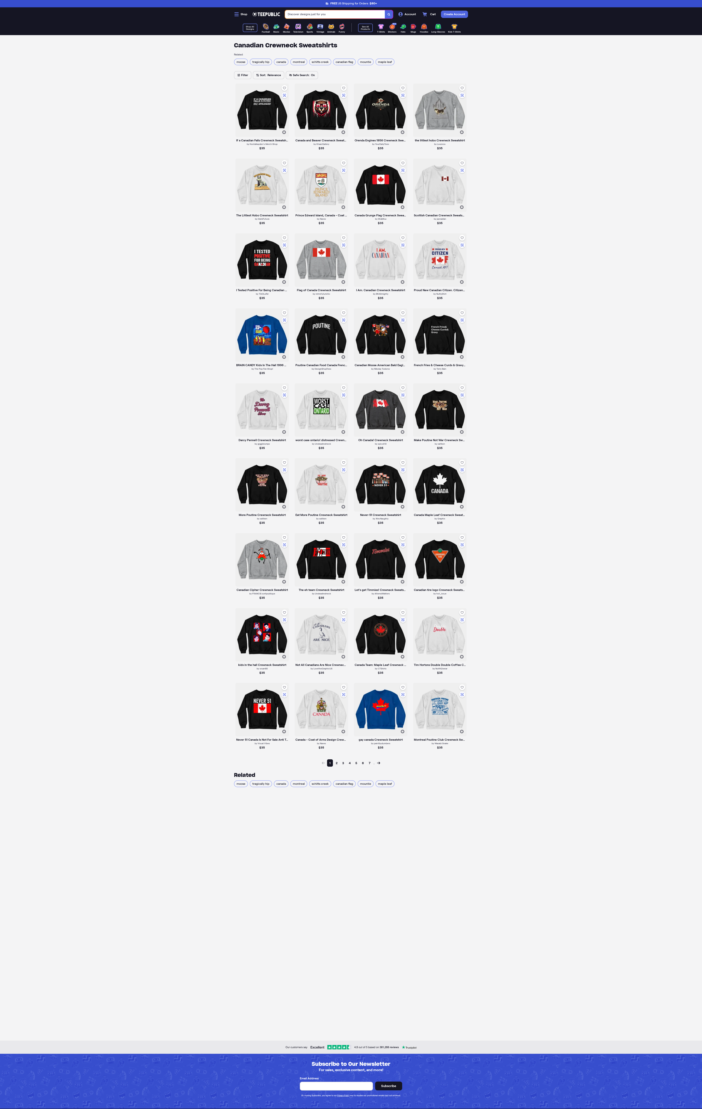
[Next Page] (379, 763)
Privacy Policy (343, 1095)
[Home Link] (266, 14)
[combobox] (335, 14)
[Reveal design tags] (284, 132)
